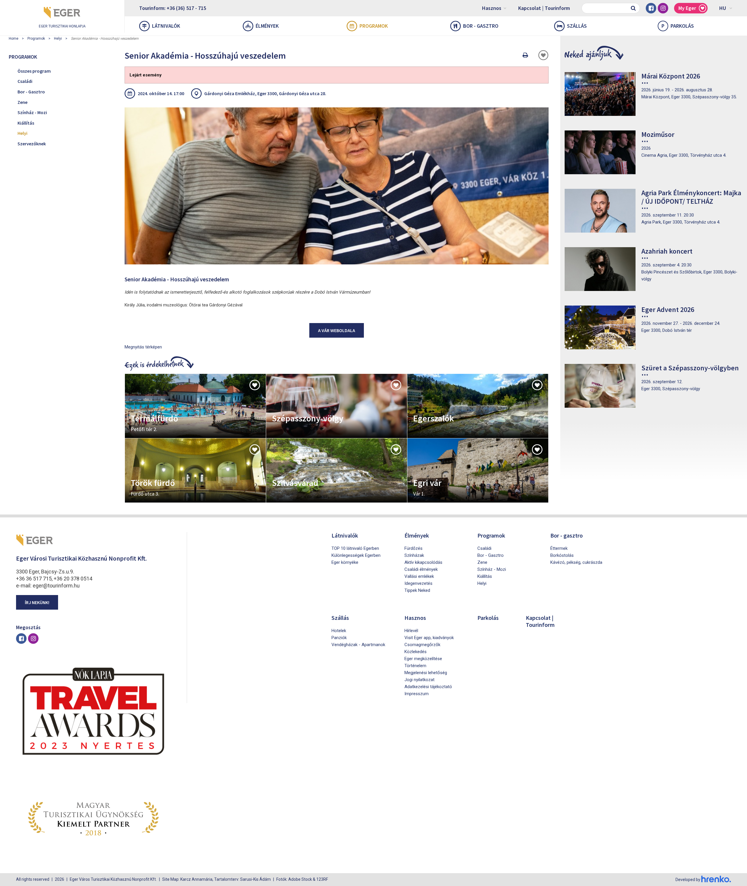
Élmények (267, 25)
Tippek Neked (417, 590)
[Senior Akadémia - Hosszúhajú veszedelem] (337, 185)
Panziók (339, 637)
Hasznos (491, 8)
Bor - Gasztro (31, 92)
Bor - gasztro (480, 25)
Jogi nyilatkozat (419, 679)
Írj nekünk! (37, 602)
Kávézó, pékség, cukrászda (576, 562)
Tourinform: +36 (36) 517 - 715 (172, 8)
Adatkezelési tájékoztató (428, 686)
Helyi (58, 38)
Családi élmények (421, 569)
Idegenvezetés (418, 583)
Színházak (414, 555)
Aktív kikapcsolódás (423, 562)
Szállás (577, 25)
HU (722, 8)
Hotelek (338, 630)
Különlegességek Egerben (356, 555)
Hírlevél (411, 630)
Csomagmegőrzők (422, 644)
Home (13, 38)
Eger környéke (344, 562)
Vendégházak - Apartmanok (358, 644)
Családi (25, 81)
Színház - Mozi (32, 112)
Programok (373, 25)
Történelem (415, 665)
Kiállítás (26, 123)
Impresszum (416, 693)
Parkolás (678, 25)
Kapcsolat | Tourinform (544, 8)
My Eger (687, 8)
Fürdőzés (413, 548)
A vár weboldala (336, 330)
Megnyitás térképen (143, 347)
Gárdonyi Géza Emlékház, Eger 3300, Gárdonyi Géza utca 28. (265, 93)
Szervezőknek (32, 143)
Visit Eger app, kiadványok (429, 637)
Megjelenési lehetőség (425, 672)
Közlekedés (415, 651)
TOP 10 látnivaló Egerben (355, 548)
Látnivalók (166, 25)
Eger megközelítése (423, 658)
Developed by (688, 879)
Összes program (34, 71)
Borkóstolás (562, 555)
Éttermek (559, 548)
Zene (22, 102)
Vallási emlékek (419, 576)
